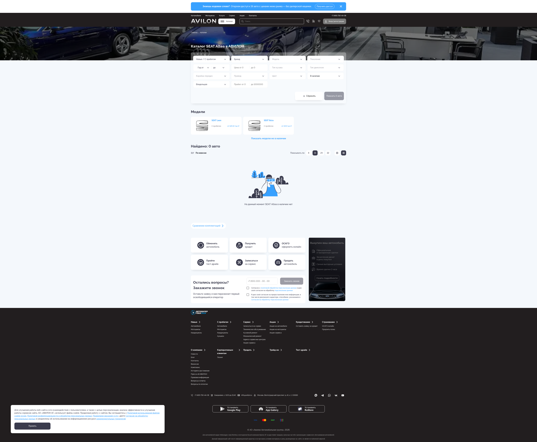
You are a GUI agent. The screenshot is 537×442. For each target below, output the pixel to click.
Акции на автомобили (278, 326)
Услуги (222, 16)
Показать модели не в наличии (268, 138)
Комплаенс (195, 367)
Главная (194, 33)
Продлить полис (328, 329)
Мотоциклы (210, 16)
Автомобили (196, 16)
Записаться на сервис (252, 326)
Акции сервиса (249, 343)
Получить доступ (325, 6)
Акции (242, 16)
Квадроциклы (196, 333)
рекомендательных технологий (111, 419)
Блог (193, 357)
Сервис (232, 16)
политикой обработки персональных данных (278, 288)
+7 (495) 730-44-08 (202, 395)
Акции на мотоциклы (278, 329)
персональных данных (284, 290)
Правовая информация (200, 377)
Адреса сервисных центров (254, 339)
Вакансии (195, 364)
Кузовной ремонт (250, 333)
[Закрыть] (341, 6)
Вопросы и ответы (198, 381)
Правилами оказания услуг (106, 416)
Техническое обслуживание (254, 329)
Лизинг (220, 357)
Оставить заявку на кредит (307, 326)
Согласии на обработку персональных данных (269, 300)
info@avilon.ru (246, 395)
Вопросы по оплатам (199, 384)
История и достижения (200, 371)
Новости (194, 354)
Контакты (253, 16)
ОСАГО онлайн (328, 326)
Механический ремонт (252, 336)
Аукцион (220, 336)
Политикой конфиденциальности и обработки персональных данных (59, 416)
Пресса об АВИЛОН (199, 374)
